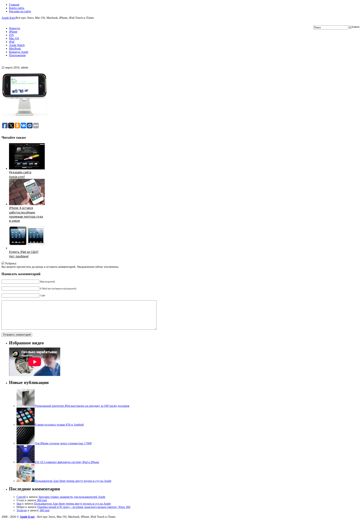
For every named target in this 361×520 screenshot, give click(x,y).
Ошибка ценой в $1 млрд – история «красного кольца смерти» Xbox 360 (83, 507)
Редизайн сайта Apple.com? (20, 174)
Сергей (21, 496)
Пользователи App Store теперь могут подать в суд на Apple (72, 503)
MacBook (15, 48)
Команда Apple (18, 51)
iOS (11, 35)
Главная (14, 4)
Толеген (22, 510)
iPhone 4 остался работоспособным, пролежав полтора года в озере (26, 214)
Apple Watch (17, 45)
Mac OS (14, 38)
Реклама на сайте (20, 11)
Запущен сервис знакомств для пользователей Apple (71, 496)
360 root (42, 500)
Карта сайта (16, 8)
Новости (14, 28)
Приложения (17, 55)
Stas (19, 503)
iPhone (13, 31)
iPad (11, 41)
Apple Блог (9, 17)
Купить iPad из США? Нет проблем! (24, 254)
